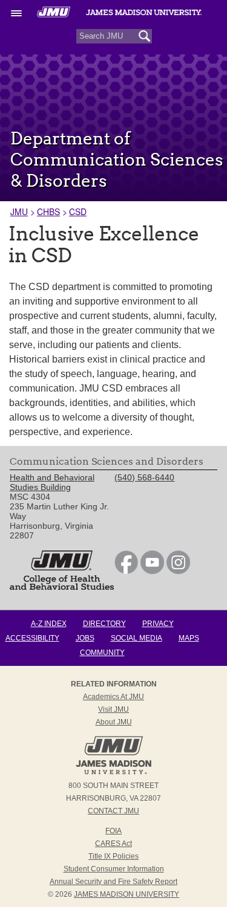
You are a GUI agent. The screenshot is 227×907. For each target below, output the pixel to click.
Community (102, 652)
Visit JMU (113, 709)
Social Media (136, 638)
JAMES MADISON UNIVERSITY (126, 894)
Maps (189, 638)
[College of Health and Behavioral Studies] (62, 587)
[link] (126, 571)
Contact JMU (113, 811)
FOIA (113, 831)
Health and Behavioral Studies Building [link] (52, 482)
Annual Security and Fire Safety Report (113, 881)
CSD (78, 211)
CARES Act (113, 843)
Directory (104, 623)
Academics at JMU (113, 696)
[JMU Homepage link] (113, 773)
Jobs (85, 638)
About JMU (114, 722)
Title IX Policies (113, 856)
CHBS (48, 211)
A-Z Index (49, 623)
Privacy (158, 623)
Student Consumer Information (114, 869)
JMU (19, 211)
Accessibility (32, 638)
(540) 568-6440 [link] (144, 477)
